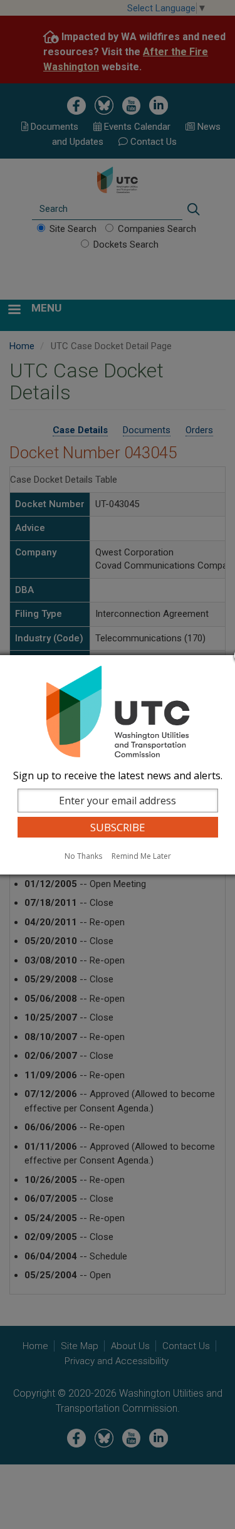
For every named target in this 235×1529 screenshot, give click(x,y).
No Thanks (83, 856)
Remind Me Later (141, 856)
